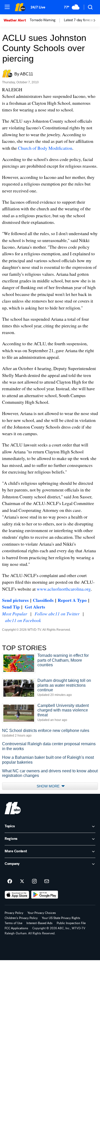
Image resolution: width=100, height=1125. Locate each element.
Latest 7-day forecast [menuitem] (79, 20)
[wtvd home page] (13, 808)
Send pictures (15, 600)
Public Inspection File (71, 923)
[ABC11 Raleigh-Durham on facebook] (10, 881)
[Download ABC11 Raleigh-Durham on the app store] (17, 895)
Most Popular (14, 614)
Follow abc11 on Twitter (57, 614)
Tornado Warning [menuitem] (42, 20)
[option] (17, 20)
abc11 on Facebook (23, 620)
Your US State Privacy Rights (61, 918)
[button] (7, 7)
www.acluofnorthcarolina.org (64, 589)
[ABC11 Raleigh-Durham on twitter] (22, 881)
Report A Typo (72, 600)
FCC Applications (16, 928)
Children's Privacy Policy (21, 918)
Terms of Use (13, 923)
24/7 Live (38, 7)
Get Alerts (35, 606)
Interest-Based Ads (39, 923)
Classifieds (43, 600)
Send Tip (11, 606)
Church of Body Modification (45, 148)
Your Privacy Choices (41, 912)
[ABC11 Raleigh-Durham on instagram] (34, 881)
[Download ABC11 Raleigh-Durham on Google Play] (44, 895)
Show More (49, 786)
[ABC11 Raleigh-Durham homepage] (20, 7)
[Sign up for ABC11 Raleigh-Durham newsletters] (47, 881)
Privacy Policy (14, 912)
